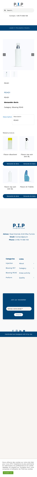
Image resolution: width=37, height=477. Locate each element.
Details (10, 143)
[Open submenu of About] (33, 263)
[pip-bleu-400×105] (19, 224)
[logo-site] (18, 4)
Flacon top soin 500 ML (27, 155)
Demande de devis (13, 164)
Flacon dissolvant (10, 154)
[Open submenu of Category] (33, 268)
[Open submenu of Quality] (33, 277)
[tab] (7, 116)
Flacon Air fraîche (27, 187)
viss (31, 334)
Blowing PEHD (17, 107)
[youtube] (24, 331)
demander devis (11, 102)
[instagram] (17, 331)
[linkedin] (20, 331)
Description (7, 117)
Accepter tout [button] (8, 472)
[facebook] (13, 331)
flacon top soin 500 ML (10, 188)
